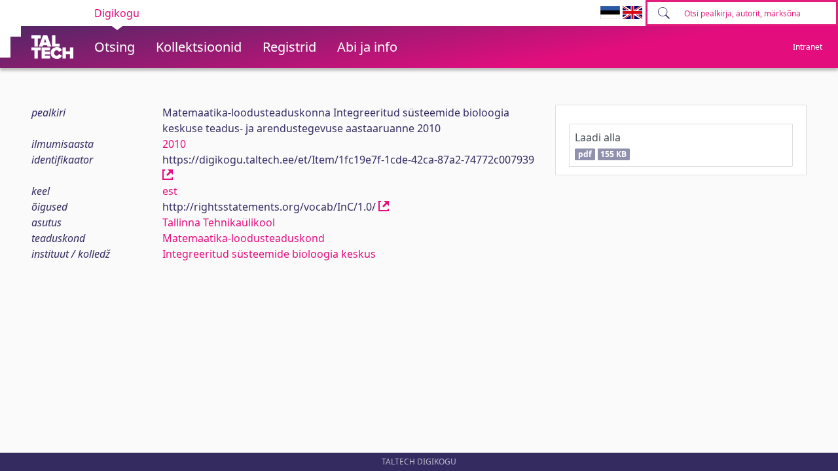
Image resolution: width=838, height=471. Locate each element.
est (169, 191)
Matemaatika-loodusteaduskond (243, 238)
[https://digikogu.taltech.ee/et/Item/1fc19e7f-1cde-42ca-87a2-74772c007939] (167, 175)
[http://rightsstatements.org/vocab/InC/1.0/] (383, 207)
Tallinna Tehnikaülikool (218, 222)
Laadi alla (601, 145)
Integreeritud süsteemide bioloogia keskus (269, 254)
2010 (174, 144)
